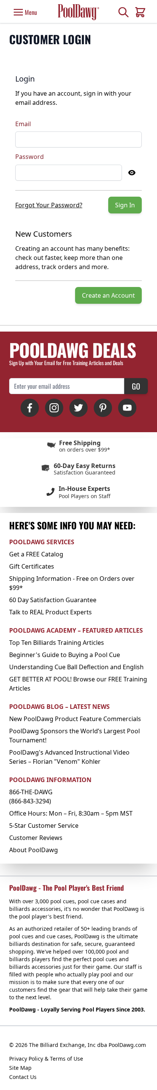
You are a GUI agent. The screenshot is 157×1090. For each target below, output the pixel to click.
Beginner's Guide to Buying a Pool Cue (64, 655)
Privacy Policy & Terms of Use (46, 1058)
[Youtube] (127, 408)
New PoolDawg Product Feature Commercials (75, 719)
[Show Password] (132, 172)
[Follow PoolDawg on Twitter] (78, 408)
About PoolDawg (33, 850)
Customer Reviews (35, 838)
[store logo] (78, 12)
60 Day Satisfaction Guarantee (52, 600)
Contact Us (23, 1076)
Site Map (20, 1067)
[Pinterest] (103, 408)
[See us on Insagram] (54, 408)
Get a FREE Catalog (36, 554)
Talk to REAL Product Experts (50, 612)
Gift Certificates (31, 566)
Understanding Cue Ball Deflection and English (76, 667)
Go (136, 386)
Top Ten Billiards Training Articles (56, 642)
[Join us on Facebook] (30, 408)
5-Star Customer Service (43, 825)
